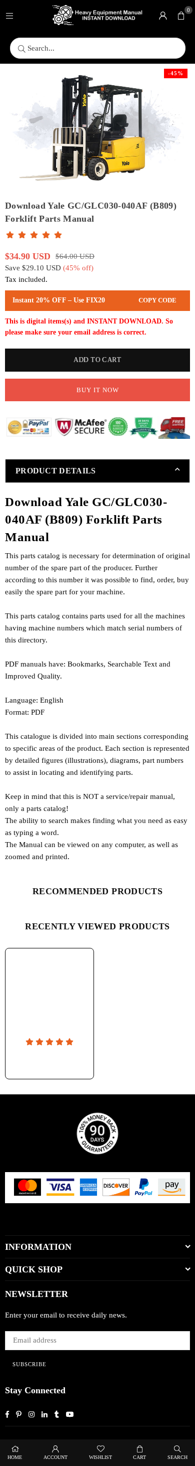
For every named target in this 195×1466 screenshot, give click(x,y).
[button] (181, 15)
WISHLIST (100, 1457)
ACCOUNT (56, 1457)
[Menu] (9, 15)
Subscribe (29, 1364)
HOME (15, 1457)
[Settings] (163, 15)
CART (139, 1457)
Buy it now (97, 390)
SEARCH (178, 1457)
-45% (176, 73)
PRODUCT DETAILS (56, 470)
